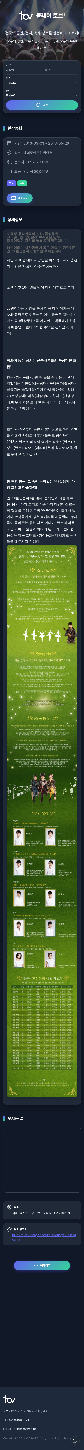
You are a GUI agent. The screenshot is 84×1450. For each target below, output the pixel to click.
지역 (8, 78)
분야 (8, 90)
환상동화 (15, 128)
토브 (5, 1411)
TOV (37, 1438)
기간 (8, 65)
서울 (22, 183)
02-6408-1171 (19, 1420)
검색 (45, 105)
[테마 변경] (75, 1441)
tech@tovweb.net (25, 1429)
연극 (11, 183)
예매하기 (23, 198)
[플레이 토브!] (9, 1402)
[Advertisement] (42, 1332)
